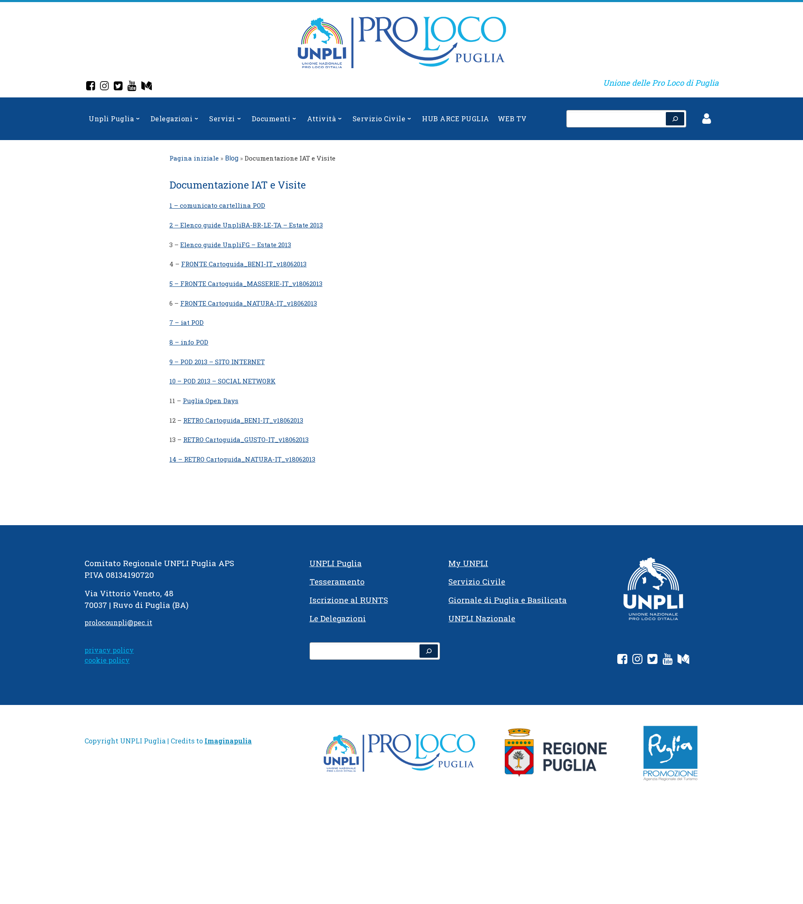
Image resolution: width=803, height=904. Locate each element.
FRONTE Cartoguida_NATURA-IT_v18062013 (248, 303)
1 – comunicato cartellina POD (217, 205)
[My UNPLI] (146, 86)
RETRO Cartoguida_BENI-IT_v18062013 (243, 420)
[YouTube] (132, 86)
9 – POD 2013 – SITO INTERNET (217, 362)
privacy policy (109, 650)
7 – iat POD (186, 322)
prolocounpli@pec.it (118, 622)
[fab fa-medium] (683, 660)
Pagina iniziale (194, 158)
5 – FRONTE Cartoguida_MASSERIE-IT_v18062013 (245, 283)
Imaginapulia (228, 740)
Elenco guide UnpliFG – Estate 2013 (235, 244)
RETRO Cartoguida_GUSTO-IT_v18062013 (246, 439)
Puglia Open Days (210, 400)
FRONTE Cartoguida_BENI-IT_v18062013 (244, 264)
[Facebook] (90, 86)
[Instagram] (104, 86)
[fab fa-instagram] (637, 660)
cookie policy (107, 660)
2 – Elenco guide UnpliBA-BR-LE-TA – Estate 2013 (246, 225)
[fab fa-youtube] (667, 660)
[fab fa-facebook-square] (622, 660)
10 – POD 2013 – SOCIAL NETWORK (222, 381)
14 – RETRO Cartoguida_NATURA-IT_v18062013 (242, 459)
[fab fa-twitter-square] (652, 660)
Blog (231, 158)
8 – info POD (188, 342)
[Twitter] (118, 86)
